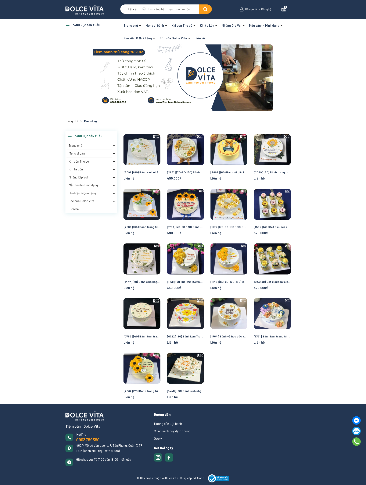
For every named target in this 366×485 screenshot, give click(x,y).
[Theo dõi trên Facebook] (169, 457)
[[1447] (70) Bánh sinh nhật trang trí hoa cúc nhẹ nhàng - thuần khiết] (142, 258)
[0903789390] (356, 441)
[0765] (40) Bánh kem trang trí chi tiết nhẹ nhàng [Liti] (142, 336)
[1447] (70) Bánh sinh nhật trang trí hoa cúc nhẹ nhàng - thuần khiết (142, 281)
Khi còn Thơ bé (182, 25)
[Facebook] (356, 420)
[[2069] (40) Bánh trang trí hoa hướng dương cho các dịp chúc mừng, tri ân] (272, 149)
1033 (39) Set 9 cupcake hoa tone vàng (272, 281)
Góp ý (158, 438)
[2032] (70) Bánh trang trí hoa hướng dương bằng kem (142, 391)
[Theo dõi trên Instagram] (158, 457)
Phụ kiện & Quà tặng (137, 38)
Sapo (200, 478)
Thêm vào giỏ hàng (275, 219)
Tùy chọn (185, 164)
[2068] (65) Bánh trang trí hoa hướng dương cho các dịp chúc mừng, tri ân (142, 227)
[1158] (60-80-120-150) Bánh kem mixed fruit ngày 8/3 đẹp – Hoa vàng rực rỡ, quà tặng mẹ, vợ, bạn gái (185, 281)
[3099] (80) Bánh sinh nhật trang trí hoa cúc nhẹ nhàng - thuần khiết (142, 172)
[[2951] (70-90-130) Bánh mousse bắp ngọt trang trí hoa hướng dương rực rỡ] (185, 149)
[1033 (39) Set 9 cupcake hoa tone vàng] (272, 258)
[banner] (183, 77)
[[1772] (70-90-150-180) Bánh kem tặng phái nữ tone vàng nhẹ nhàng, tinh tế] (228, 204)
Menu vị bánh (155, 25)
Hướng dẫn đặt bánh (168, 423)
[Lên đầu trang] (358, 477)
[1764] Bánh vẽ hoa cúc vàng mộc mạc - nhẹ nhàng (228, 336)
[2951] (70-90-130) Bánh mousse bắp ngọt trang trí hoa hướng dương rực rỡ (185, 172)
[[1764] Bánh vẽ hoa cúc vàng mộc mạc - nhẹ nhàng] (228, 313)
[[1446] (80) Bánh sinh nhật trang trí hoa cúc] (185, 368)
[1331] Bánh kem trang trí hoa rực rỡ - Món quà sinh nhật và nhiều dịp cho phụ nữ (272, 336)
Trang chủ (131, 25)
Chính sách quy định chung (172, 431)
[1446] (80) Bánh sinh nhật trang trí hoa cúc (185, 391)
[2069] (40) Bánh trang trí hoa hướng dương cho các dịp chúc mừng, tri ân (272, 172)
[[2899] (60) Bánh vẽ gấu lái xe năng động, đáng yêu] (228, 149)
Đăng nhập (251, 9)
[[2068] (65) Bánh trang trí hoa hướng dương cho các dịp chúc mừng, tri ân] (142, 204)
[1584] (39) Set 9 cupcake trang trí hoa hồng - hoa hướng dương (272, 227)
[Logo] (84, 9)
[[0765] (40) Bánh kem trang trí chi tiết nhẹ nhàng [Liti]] (142, 313)
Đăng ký (266, 9)
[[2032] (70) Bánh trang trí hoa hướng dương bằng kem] (142, 368)
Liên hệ (200, 38)
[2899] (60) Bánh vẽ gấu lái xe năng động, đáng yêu (228, 172)
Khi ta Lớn (207, 25)
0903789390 (88, 439)
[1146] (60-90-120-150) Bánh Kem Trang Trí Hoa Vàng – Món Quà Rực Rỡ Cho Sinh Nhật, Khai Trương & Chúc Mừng (228, 281)
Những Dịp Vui (232, 25)
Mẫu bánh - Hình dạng (264, 25)
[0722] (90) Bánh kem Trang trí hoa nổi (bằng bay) (185, 336)
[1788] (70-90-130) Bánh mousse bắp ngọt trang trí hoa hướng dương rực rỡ (185, 227)
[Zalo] (356, 431)
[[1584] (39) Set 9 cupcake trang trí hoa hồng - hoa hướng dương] (272, 204)
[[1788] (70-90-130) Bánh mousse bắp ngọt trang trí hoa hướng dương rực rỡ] (185, 204)
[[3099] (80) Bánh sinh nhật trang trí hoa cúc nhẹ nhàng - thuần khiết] (142, 149)
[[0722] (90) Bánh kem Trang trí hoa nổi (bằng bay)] (185, 313)
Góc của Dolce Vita (173, 38)
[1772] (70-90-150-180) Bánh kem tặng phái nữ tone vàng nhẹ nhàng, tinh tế (228, 227)
